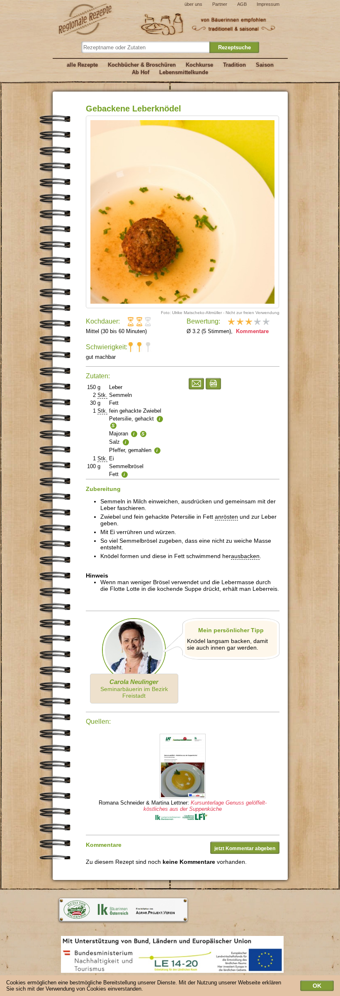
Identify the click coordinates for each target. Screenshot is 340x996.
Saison (265, 65)
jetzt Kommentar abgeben (244, 848)
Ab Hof (140, 72)
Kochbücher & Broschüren (142, 65)
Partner (219, 4)
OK (317, 985)
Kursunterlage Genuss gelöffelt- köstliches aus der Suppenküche (205, 806)
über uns (193, 4)
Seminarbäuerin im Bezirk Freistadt (134, 688)
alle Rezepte (82, 65)
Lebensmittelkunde (183, 72)
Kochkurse (199, 65)
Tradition (234, 65)
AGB (242, 4)
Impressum (268, 4)
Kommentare (251, 331)
